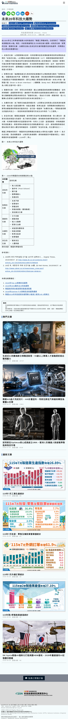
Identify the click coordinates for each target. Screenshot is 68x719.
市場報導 (10, 9)
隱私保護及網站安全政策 (9, 717)
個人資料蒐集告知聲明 (26, 717)
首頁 (3, 9)
